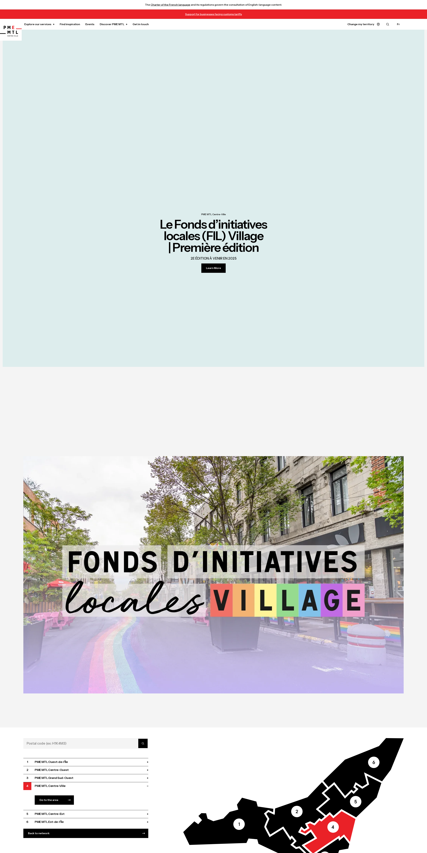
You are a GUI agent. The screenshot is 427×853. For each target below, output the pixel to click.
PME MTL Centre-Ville (213, 214)
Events (89, 24)
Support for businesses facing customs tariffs (213, 14)
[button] (349, 796)
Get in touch (141, 24)
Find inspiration (70, 24)
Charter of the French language (170, 4)
